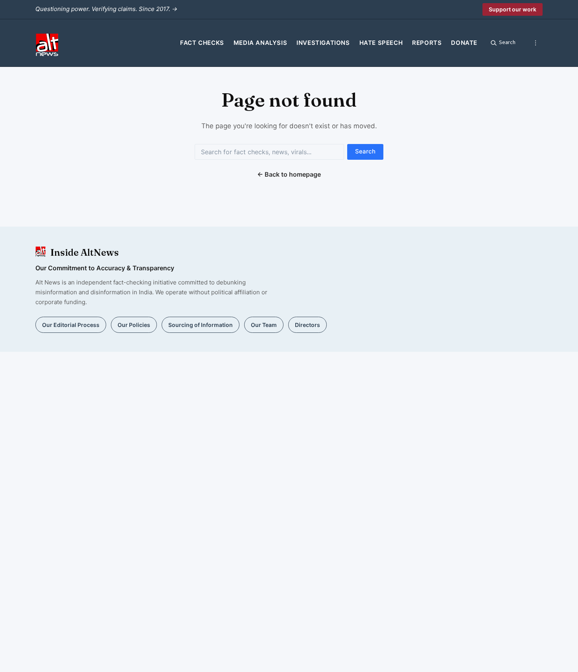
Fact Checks (202, 42)
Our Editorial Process (70, 324)
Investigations (323, 42)
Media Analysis (260, 42)
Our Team (264, 324)
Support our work (512, 9)
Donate (464, 42)
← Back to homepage (289, 174)
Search (365, 151)
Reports (427, 42)
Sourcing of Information (200, 324)
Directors (307, 324)
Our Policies (134, 324)
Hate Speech (381, 42)
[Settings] (535, 43)
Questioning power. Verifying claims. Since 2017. (106, 9)
